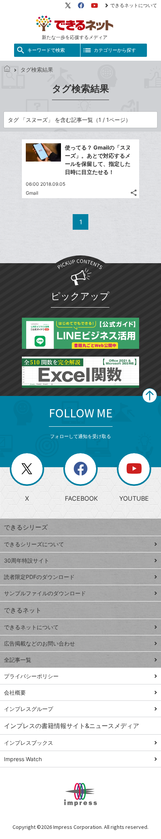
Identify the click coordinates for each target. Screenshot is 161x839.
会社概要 (15, 692)
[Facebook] (81, 5)
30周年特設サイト (26, 560)
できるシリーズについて (34, 544)
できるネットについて (133, 5)
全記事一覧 (17, 659)
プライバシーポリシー (31, 676)
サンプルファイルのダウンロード (45, 593)
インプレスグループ (28, 708)
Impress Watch (23, 759)
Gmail (32, 193)
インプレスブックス (28, 742)
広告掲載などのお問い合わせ (39, 643)
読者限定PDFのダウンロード (39, 576)
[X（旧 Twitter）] (68, 5)
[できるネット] (7, 69)
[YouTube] (94, 5)
